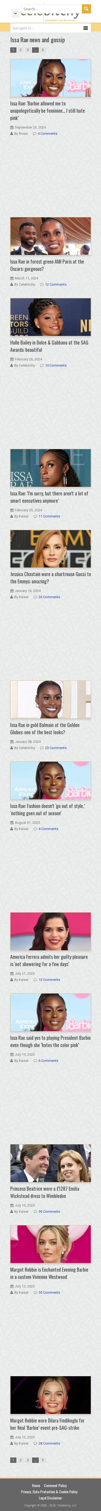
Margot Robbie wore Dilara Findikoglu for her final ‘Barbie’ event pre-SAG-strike (47, 1424)
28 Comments (49, 1443)
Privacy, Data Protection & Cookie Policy (49, 1491)
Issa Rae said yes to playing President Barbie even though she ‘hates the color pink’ (50, 1041)
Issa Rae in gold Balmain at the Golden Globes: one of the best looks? (44, 728)
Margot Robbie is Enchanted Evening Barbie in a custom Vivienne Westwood (49, 1273)
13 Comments (49, 980)
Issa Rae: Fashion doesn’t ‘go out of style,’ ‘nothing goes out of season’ (47, 809)
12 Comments (56, 284)
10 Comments (56, 365)
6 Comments (48, 1061)
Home (36, 1485)
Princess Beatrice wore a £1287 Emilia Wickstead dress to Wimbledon (44, 1192)
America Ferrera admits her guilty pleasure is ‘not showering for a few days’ (49, 960)
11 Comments (49, 516)
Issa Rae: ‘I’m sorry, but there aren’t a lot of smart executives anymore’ (49, 497)
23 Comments (56, 748)
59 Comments (49, 1211)
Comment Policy (55, 1485)
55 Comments (49, 1292)
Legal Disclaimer (50, 1498)
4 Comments (47, 134)
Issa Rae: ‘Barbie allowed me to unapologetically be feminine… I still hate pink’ (47, 110)
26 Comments (49, 597)
